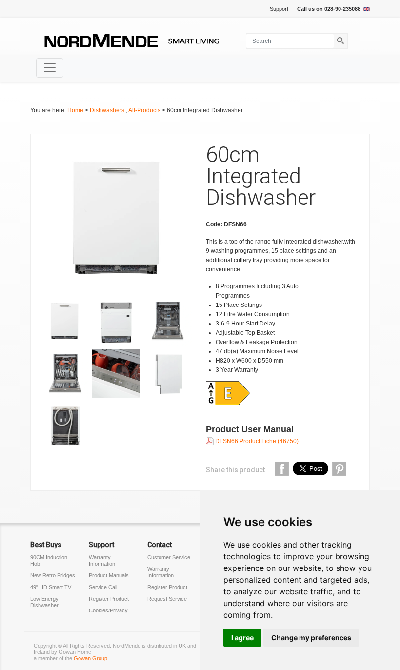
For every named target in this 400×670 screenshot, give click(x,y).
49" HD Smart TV (50, 587)
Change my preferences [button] (311, 637)
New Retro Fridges (52, 575)
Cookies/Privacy (108, 610)
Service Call (103, 587)
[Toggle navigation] (49, 68)
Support (279, 9)
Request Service (167, 599)
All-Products (145, 110)
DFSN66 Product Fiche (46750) (256, 441)
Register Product (109, 599)
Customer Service (168, 557)
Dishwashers (108, 110)
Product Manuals (109, 575)
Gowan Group (90, 658)
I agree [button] (242, 637)
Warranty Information (102, 560)
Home (75, 110)
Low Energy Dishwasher (44, 602)
